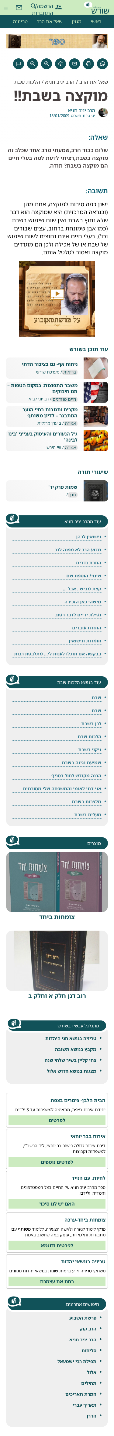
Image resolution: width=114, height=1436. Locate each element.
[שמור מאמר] (60, 63)
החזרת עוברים (86, 628)
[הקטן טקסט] (32, 63)
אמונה (70, 423)
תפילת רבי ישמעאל (76, 1361)
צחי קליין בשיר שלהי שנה (70, 1060)
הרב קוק (88, 1329)
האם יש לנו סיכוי (57, 1203)
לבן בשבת (91, 723)
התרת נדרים (88, 563)
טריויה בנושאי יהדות (83, 1261)
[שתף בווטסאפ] (102, 63)
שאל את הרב (50, 21)
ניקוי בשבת (89, 749)
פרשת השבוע (82, 1318)
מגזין (76, 21)
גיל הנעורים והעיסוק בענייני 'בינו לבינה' (43, 436)
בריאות (69, 372)
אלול (91, 1372)
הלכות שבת (27, 81)
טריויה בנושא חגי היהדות (70, 1038)
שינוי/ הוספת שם (83, 576)
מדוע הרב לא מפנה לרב (77, 550)
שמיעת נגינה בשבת (81, 762)
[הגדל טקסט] (46, 63)
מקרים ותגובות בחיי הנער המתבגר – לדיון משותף (50, 412)
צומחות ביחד (57, 917)
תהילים (88, 1383)
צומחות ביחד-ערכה (84, 1219)
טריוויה (20, 21)
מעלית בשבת (87, 814)
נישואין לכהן (88, 537)
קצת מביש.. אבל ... (82, 589)
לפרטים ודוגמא (57, 1245)
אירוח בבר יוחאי (88, 1136)
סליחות (88, 1350)
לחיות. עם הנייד (88, 1178)
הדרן (91, 1416)
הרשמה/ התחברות (48, 6)
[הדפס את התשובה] (88, 63)
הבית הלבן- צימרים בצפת (77, 1100)
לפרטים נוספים (57, 1162)
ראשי (96, 21)
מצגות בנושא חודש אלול (71, 1071)
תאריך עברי (84, 1405)
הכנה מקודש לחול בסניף (76, 775)
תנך (72, 495)
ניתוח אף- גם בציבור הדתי (50, 364)
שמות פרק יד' (63, 487)
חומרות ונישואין (85, 641)
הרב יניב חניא (82, 1339)
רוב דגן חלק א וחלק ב (57, 996)
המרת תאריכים (80, 1394)
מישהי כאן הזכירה (82, 602)
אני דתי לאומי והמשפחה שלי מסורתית (62, 788)
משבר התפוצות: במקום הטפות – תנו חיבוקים (42, 388)
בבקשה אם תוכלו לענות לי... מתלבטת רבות (57, 654)
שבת (96, 697)
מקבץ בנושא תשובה (75, 1049)
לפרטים (57, 1120)
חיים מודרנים (64, 399)
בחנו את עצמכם (57, 1281)
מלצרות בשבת (86, 801)
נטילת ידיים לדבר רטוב (78, 615)
